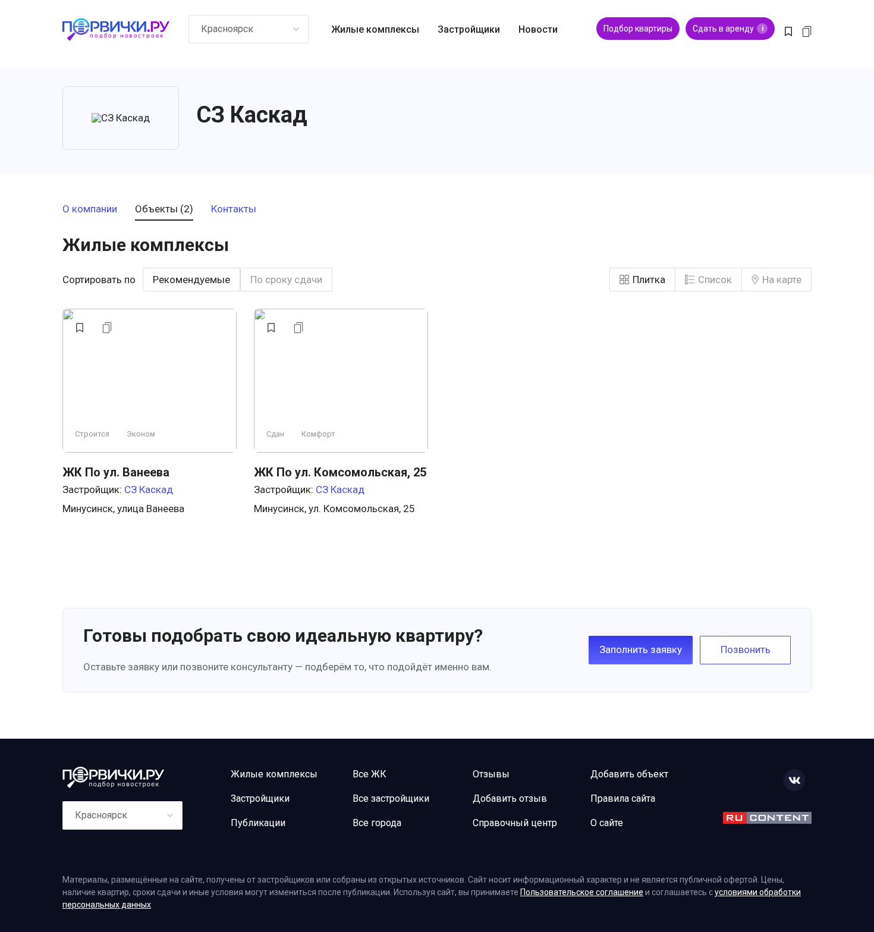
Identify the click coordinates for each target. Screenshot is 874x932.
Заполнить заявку (640, 649)
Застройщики (469, 29)
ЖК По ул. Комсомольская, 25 (340, 472)
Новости (538, 29)
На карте (781, 279)
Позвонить (746, 649)
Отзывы (491, 774)
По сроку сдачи (286, 279)
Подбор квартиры (637, 28)
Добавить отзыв (510, 798)
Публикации (258, 823)
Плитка (649, 279)
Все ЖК (369, 774)
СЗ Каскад (148, 489)
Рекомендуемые (191, 279)
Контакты (233, 209)
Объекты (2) (164, 209)
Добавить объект (629, 774)
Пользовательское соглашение (581, 892)
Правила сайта (622, 798)
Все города (377, 823)
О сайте (606, 823)
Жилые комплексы (375, 29)
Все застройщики (391, 798)
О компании (89, 209)
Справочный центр (515, 823)
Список (715, 279)
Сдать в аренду (728, 28)
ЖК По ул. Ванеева (115, 472)
